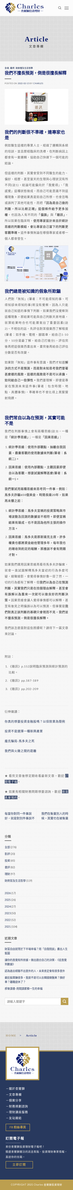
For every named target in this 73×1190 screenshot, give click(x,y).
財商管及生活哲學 (24, 68)
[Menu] (66, 8)
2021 (8, 926)
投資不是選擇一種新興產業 (24, 731)
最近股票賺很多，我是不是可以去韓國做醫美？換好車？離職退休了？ (35, 979)
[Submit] (64, 1001)
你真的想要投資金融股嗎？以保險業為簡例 (35, 721)
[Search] (59, 8)
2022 (8, 919)
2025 (8, 899)
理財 (7, 874)
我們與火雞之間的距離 (20, 751)
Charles (38, 83)
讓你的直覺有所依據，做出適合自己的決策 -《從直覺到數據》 (36, 962)
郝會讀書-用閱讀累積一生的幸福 (23, 988)
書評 (12, 68)
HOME (11, 1035)
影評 (7, 853)
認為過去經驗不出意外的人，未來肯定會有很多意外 (35, 970)
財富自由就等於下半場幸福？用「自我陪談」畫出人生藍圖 (36, 951)
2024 (8, 906)
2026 (8, 893)
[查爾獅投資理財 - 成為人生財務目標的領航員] (24, 8)
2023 (8, 913)
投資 (7, 860)
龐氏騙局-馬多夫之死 (20, 741)
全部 (7, 68)
